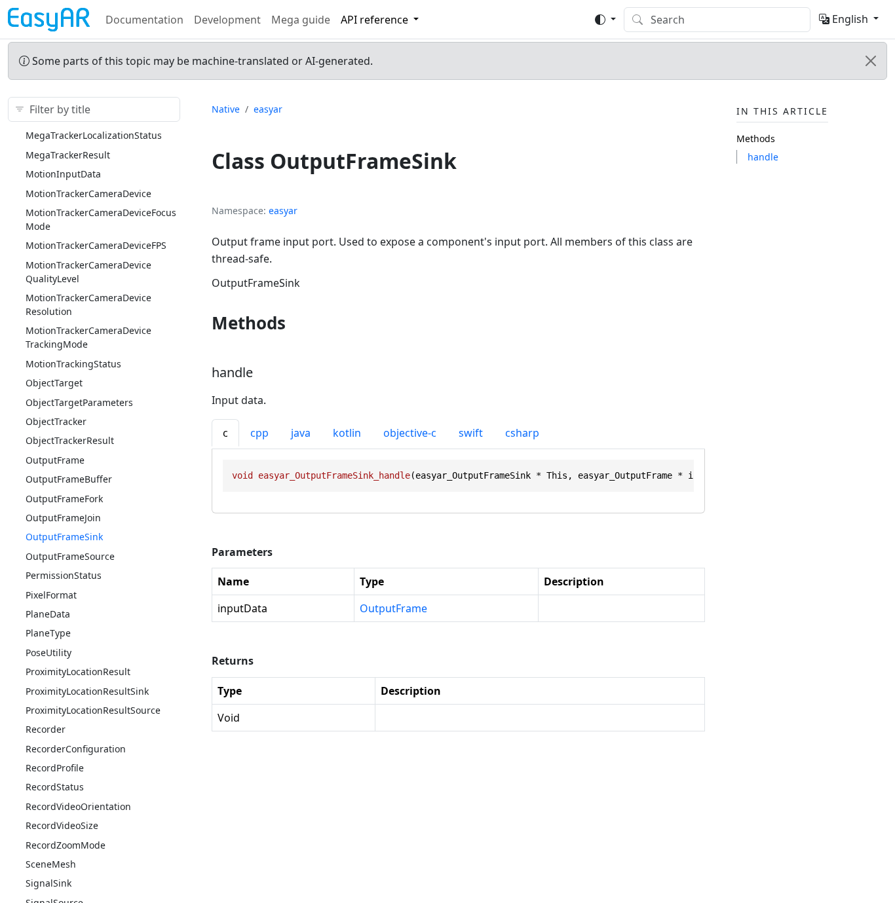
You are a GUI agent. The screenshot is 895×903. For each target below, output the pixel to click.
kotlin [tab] (347, 433)
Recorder (46, 729)
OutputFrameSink (64, 536)
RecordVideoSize (62, 825)
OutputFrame (55, 459)
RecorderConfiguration (76, 748)
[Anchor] (298, 323)
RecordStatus (55, 787)
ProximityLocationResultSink (87, 690)
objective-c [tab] (409, 433)
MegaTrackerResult (68, 154)
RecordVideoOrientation (78, 806)
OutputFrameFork (64, 498)
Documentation (144, 19)
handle (763, 156)
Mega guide (300, 19)
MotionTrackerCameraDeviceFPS (96, 245)
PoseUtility (48, 652)
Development (227, 19)
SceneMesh (51, 863)
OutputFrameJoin (63, 517)
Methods (755, 138)
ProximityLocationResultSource (93, 709)
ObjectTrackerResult (70, 440)
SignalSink (48, 883)
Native (226, 109)
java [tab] (301, 433)
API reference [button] (374, 19)
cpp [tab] (259, 433)
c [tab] (225, 433)
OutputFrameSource (70, 555)
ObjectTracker (56, 421)
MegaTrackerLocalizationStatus (94, 135)
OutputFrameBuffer (69, 479)
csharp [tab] (522, 433)
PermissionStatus (64, 575)
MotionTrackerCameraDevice (88, 193)
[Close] (870, 61)
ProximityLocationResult (78, 671)
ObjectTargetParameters (79, 402)
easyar (268, 109)
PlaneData (48, 613)
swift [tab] (471, 433)
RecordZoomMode (65, 844)
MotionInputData (63, 174)
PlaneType (48, 633)
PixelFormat (51, 594)
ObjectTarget (54, 383)
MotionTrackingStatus (73, 363)
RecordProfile (55, 768)
